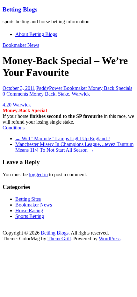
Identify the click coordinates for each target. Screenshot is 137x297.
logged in (38, 174)
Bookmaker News (21, 45)
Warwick (81, 94)
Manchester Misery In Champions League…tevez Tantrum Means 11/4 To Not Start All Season (74, 147)
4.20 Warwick (17, 104)
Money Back (42, 94)
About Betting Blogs (36, 34)
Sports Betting (29, 216)
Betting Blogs (20, 9)
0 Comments (15, 94)
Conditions (14, 127)
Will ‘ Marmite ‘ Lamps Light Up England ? (62, 138)
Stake (63, 94)
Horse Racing (29, 210)
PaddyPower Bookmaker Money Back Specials (84, 88)
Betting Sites (28, 199)
